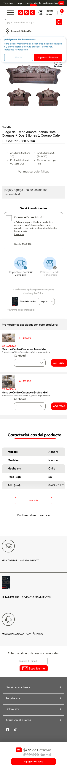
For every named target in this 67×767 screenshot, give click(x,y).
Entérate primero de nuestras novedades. (33, 653)
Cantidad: (20, 355)
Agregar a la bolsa (33, 761)
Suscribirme (37, 668)
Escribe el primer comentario (33, 515)
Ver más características (33, 171)
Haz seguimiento (20, 560)
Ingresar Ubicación (48, 57)
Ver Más (33, 500)
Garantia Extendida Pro (29, 217)
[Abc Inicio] (26, 12)
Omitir (18, 57)
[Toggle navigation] (10, 12)
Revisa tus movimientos (26, 597)
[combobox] (46, 301)
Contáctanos (22, 633)
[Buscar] (59, 22)
